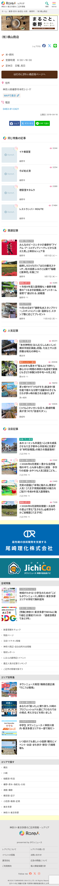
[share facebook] (44, 46)
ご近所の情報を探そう (13, 669)
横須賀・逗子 (9, 795)
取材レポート (9, 652)
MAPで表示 (10, 95)
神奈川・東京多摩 (11, 812)
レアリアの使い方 (38, 849)
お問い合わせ (36, 855)
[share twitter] (49, 46)
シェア (16, 123)
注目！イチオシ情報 (11, 641)
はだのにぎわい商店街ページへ (29, 74)
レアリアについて (9, 849)
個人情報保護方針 (38, 866)
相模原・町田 (9, 778)
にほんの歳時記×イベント (14, 658)
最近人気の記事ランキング (15, 663)
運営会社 (6, 860)
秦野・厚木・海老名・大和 (14, 784)
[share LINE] (55, 46)
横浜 (5, 767)
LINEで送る (44, 123)
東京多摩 (7, 807)
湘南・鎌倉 (8, 790)
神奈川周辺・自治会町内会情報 (17, 646)
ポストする (28, 123)
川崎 (5, 773)
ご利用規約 (7, 866)
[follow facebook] (30, 873)
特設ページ (8, 635)
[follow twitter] (35, 873)
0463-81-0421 (11, 108)
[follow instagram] (39, 873)
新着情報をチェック (12, 629)
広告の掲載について (39, 860)
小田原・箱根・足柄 (11, 801)
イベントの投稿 (8, 855)
